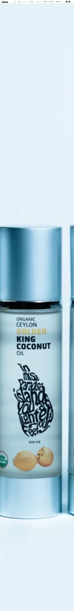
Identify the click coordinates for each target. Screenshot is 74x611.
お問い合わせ (51, 1)
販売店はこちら (58, 1)
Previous (3, 302)
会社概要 (45, 1)
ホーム (14, 1)
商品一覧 (31, 1)
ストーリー (25, 1)
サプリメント (39, 1)
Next (71, 302)
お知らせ (19, 1)
